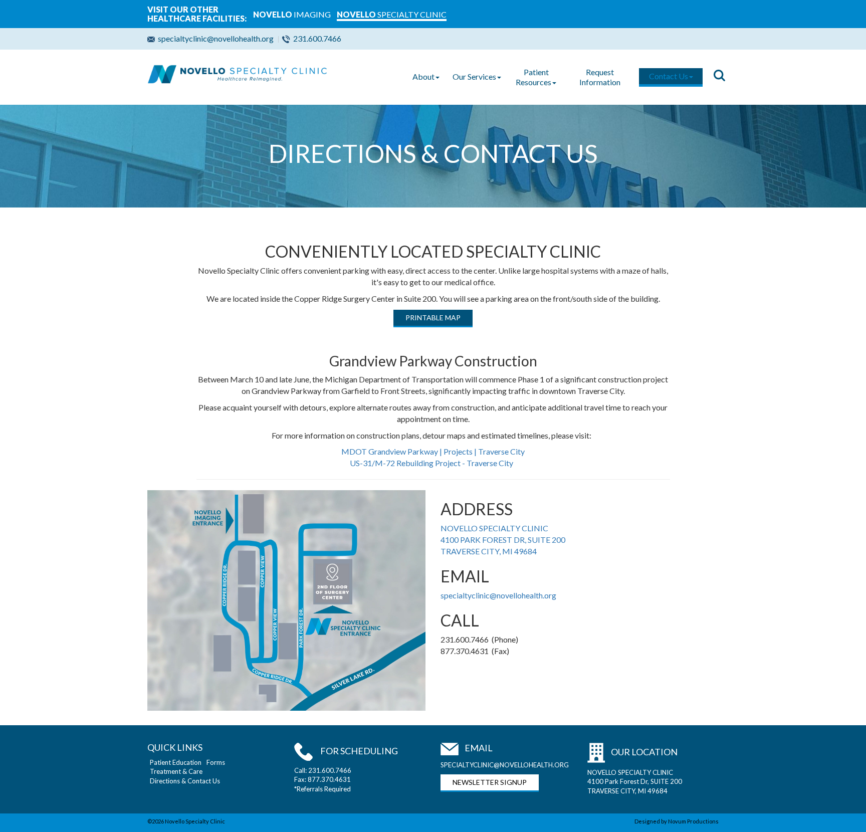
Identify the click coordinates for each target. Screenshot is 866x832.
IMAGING (292, 14)
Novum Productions (693, 821)
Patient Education (175, 762)
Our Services (474, 76)
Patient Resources (533, 77)
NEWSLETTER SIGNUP (490, 782)
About (423, 76)
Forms (215, 762)
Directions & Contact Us (185, 781)
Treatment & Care (176, 771)
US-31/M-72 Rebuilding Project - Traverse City (432, 463)
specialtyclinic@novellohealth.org (216, 38)
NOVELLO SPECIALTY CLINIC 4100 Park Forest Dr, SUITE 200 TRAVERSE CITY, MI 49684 (634, 781)
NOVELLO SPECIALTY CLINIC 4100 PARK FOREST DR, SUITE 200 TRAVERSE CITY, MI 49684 (503, 539)
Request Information (599, 77)
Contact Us (668, 76)
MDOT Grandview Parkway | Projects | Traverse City (433, 451)
